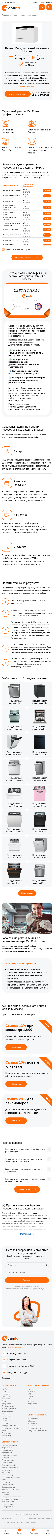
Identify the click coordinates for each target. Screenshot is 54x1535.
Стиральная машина (9, 1455)
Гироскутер (6, 1416)
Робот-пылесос (7, 1450)
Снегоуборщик (7, 1507)
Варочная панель (8, 1460)
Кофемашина (7, 1448)
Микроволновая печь (10, 1467)
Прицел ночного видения (37, 1431)
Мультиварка (7, 1470)
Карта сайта (6, 1518)
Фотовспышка (33, 1418)
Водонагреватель (8, 1487)
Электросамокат (8, 1406)
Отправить (27, 1280)
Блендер (5, 1494)
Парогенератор (7, 1475)
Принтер (31, 1396)
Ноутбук (31, 1389)
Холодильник (7, 1453)
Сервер (4, 1401)
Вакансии (6, 1378)
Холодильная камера (10, 1499)
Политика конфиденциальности (40, 1518)
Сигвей (4, 1418)
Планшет (5, 1394)
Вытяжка (5, 1492)
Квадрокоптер (7, 1404)
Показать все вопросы (27, 1189)
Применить (16, 1047)
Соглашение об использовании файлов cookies (19, 1522)
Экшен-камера (7, 1411)
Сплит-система (7, 1504)
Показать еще (27, 893)
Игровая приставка (9, 1409)
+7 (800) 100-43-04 (40, 95)
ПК (29, 1399)
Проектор (5, 1391)
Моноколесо (6, 1421)
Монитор (31, 1401)
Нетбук (4, 1389)
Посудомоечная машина (11, 1477)
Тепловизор (32, 1426)
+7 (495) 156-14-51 (17, 1353)
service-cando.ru (15, 1347)
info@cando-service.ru (17, 1360)
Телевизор (6, 1399)
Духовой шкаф (7, 1462)
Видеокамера (7, 1435)
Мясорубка (6, 1472)
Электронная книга (9, 1426)
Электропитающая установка (13, 1497)
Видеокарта (32, 1404)
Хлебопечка (6, 1482)
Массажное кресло (9, 1485)
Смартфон (6, 1396)
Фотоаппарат (33, 1423)
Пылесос (5, 1458)
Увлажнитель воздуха (10, 1490)
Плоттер (5, 1423)
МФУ (29, 1394)
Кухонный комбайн (9, 1465)
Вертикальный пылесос (11, 1445)
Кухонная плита (8, 1502)
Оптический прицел (35, 1428)
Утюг (4, 1480)
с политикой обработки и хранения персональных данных (27, 1289)
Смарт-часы (6, 1413)
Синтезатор (6, 1433)
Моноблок (31, 1391)
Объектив (31, 1421)
